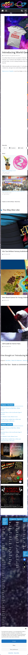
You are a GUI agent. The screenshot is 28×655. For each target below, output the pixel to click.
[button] (26, 628)
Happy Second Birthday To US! (9, 170)
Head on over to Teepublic (7, 71)
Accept (14, 641)
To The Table (17, 550)
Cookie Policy (10, 652)
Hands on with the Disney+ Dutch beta (11, 201)
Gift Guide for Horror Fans (11, 344)
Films (10, 537)
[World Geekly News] (14, 1)
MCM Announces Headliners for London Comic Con (13, 191)
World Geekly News (16, 55)
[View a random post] (25, 10)
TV (10, 563)
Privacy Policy (16, 652)
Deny (14, 645)
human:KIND (17, 524)
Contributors (24, 526)
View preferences (14, 649)
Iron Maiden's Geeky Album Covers (9, 416)
